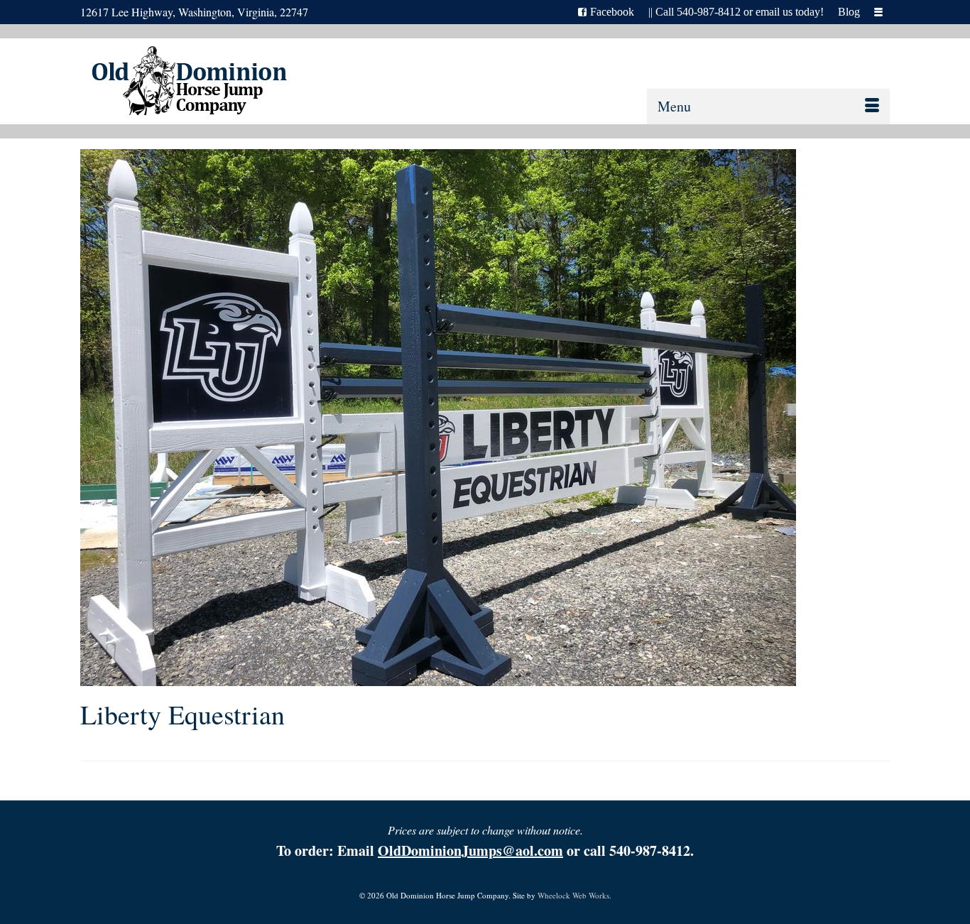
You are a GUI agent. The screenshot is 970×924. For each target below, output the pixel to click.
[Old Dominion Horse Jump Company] (202, 83)
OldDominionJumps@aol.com (470, 850)
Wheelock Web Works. (574, 895)
